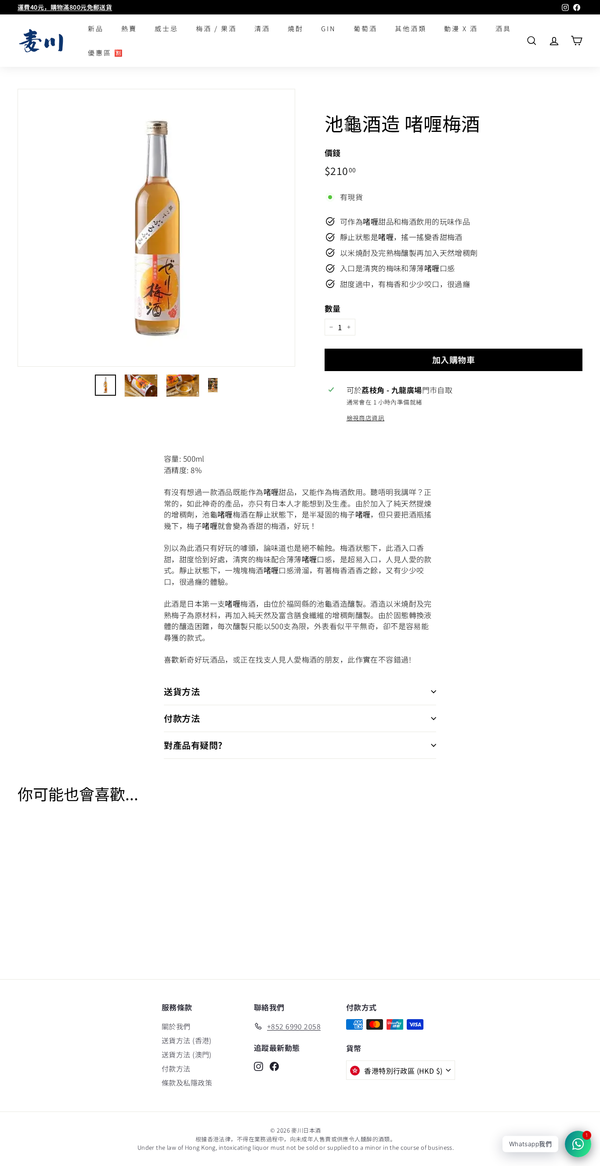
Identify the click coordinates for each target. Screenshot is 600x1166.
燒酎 (296, 28)
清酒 (262, 28)
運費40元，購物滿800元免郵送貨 (65, 7)
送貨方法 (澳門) (187, 1054)
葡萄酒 (365, 28)
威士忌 (166, 28)
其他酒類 (411, 28)
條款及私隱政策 (187, 1082)
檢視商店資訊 (366, 417)
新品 (96, 28)
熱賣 (129, 28)
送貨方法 (182, 691)
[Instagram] (258, 1065)
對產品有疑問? (193, 745)
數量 (333, 308)
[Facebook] (274, 1065)
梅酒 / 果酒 (216, 28)
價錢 (333, 152)
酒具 (503, 28)
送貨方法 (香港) (187, 1040)
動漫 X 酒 (461, 28)
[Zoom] (156, 227)
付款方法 (182, 718)
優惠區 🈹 (106, 52)
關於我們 (176, 1026)
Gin (328, 28)
